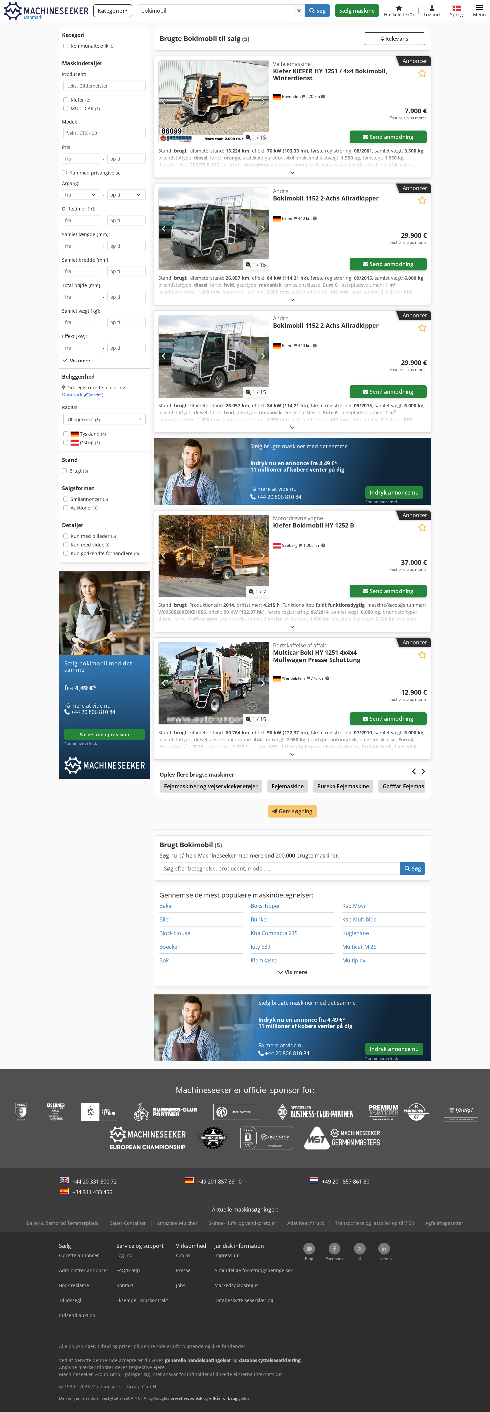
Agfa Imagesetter (444, 1223)
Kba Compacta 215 (274, 933)
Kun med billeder (93, 536)
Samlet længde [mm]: (86, 234)
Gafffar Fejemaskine (409, 786)
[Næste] (262, 102)
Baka (165, 905)
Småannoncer (89, 499)
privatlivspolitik (186, 1398)
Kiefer (80, 100)
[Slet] (299, 10)
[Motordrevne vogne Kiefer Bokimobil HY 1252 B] (214, 556)
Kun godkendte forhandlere (105, 553)
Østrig (89, 442)
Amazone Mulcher (177, 1223)
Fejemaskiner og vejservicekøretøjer (211, 786)
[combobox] (104, 419)
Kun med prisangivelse (95, 173)
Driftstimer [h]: (78, 208)
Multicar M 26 (359, 946)
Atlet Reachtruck (305, 1223)
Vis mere (295, 972)
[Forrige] (164, 102)
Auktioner (85, 508)
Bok (164, 960)
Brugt (78, 471)
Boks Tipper (265, 905)
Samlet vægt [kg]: (81, 311)
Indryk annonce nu (394, 492)
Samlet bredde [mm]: (86, 260)
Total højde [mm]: (82, 285)
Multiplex (353, 960)
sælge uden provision (105, 734)
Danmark (82, 394)
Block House (174, 933)
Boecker (169, 946)
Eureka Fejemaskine (343, 786)
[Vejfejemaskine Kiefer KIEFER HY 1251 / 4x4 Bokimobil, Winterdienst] (214, 102)
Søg (320, 10)
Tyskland (92, 434)
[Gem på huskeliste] (422, 73)
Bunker (260, 919)
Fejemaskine (288, 786)
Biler (165, 919)
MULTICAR (85, 108)
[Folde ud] (292, 172)
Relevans (396, 38)
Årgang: (70, 183)
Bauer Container (127, 1223)
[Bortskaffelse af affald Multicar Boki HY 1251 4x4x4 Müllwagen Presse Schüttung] (214, 683)
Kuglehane (355, 933)
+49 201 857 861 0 (219, 1181)
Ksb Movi (353, 905)
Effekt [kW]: (74, 336)
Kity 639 (260, 946)
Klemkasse (264, 960)
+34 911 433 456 (92, 1192)
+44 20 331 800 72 (94, 1181)
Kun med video (91, 544)
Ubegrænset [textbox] (84, 419)
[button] (479, 10)
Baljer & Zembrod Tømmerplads (62, 1223)
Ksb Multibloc (359, 919)
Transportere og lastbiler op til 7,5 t (374, 1223)
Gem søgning (295, 811)
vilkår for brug (223, 1398)
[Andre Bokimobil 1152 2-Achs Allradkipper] (214, 229)
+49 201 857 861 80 (345, 1181)
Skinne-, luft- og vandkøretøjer (242, 1223)
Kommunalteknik (93, 46)
